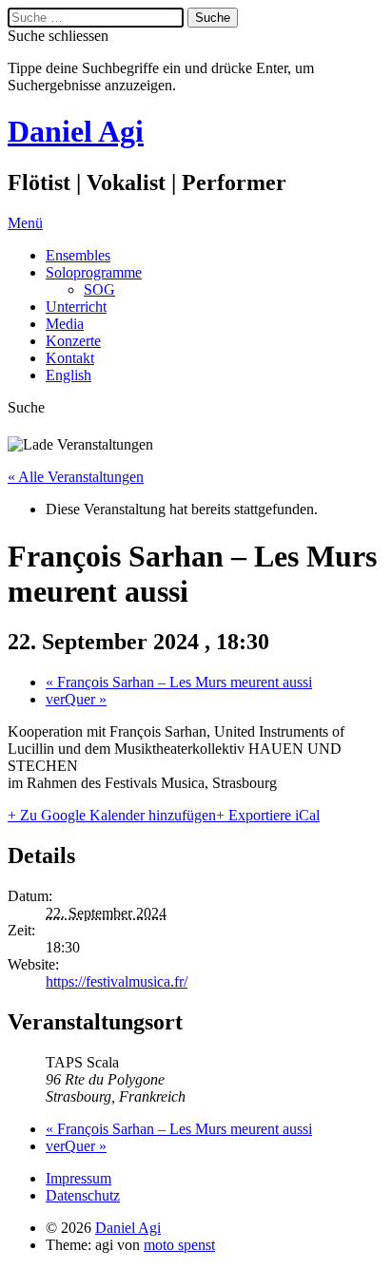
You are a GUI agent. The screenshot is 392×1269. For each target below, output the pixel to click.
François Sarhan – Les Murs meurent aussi (179, 682)
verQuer (76, 699)
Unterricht (76, 306)
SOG (99, 289)
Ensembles (78, 255)
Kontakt (70, 358)
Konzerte (73, 341)
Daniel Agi (76, 131)
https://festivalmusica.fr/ (116, 981)
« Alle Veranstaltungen (76, 477)
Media (65, 324)
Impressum (78, 1178)
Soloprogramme (94, 272)
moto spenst (179, 1245)
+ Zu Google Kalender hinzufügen (112, 815)
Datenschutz (83, 1195)
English (68, 375)
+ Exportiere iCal (268, 815)
